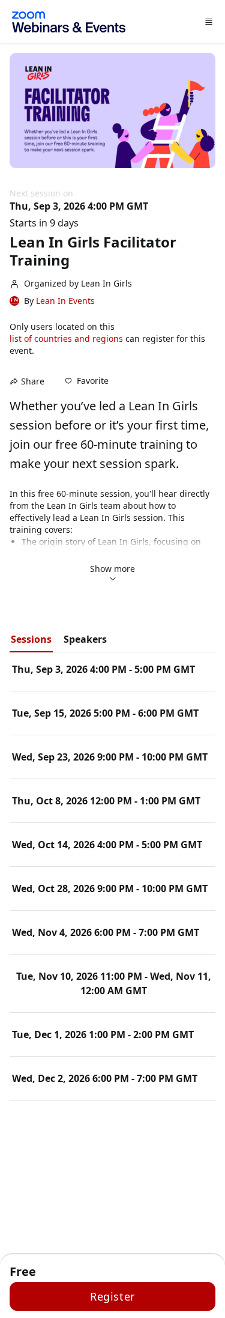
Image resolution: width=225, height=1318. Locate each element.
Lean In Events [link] (65, 301)
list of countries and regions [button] (66, 338)
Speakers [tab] (85, 639)
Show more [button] (112, 568)
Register (112, 1296)
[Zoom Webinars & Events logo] (68, 21)
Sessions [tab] (31, 639)
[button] (87, 381)
